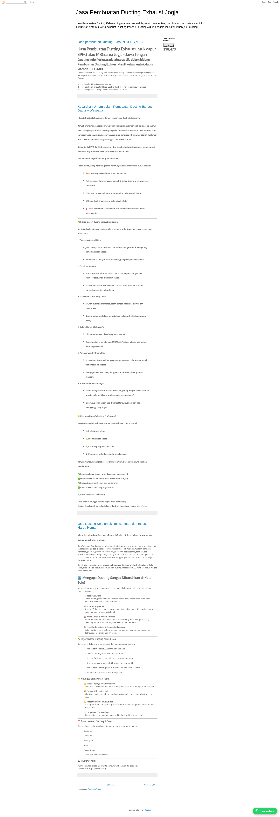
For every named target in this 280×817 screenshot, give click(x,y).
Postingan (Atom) (94, 789)
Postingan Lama (150, 785)
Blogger (148, 810)
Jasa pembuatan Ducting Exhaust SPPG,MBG (110, 42)
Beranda (110, 785)
